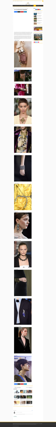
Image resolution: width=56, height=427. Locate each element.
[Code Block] (22, 414)
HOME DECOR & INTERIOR (29, 5)
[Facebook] (35, 9)
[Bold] (16, 414)
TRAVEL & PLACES (16, 5)
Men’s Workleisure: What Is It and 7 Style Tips (17, 399)
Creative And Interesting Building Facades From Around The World (18, 387)
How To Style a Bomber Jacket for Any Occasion (16, 393)
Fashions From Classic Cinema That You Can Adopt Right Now (23, 399)
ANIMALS (32, 5)
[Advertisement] (23, 18)
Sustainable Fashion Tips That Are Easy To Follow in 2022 (29, 399)
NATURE (19, 5)
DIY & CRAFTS (21, 5)
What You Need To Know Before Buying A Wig (28, 393)
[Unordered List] (20, 414)
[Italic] (17, 414)
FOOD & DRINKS (37, 5)
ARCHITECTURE (24, 5)
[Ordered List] (19, 414)
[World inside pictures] (28, 3)
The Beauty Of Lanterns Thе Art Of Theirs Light (29, 387)
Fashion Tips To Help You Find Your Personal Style (22, 404)
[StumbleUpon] (39, 9)
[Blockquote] (21, 414)
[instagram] (40, 9)
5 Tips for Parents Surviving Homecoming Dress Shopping (23, 394)
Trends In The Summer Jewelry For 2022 (16, 404)
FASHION (34, 5)
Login (32, 410)
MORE (40, 5)
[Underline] (18, 414)
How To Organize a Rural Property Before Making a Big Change (39, 18)
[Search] (42, 1)
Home (14, 5)
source (14, 124)
